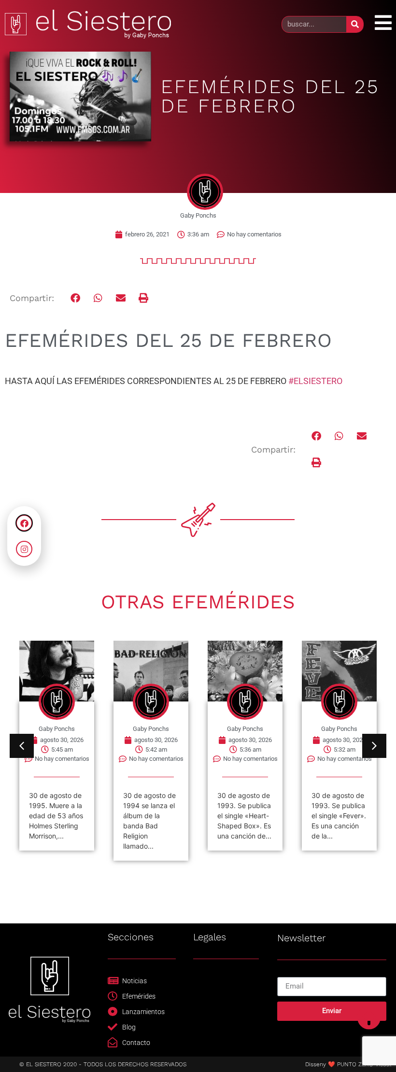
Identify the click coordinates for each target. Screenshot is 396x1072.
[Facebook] (24, 523)
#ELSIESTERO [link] (315, 381)
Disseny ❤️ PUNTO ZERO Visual (348, 1064)
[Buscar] (354, 24)
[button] (75, 298)
